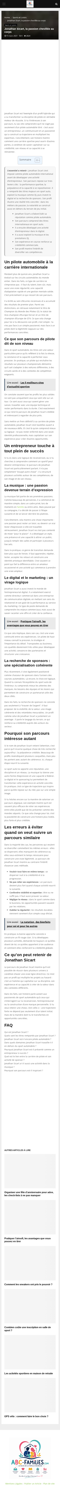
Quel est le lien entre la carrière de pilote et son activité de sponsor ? (27, 1058)
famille (20, 507)
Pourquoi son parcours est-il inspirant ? (23, 1070)
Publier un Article (32, 1483)
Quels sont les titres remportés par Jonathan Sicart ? (29, 1035)
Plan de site (49, 1483)
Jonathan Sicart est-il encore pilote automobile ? (27, 1039)
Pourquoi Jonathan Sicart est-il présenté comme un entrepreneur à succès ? (29, 1051)
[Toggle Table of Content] (36, 160)
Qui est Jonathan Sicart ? (16, 1032)
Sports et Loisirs (10, 25)
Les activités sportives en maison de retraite (28, 1373)
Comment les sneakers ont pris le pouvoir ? (28, 1284)
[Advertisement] (30, 78)
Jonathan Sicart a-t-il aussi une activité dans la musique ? (27, 1065)
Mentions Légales (13, 1483)
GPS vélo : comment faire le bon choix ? (26, 1416)
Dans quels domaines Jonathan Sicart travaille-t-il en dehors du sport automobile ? (28, 1044)
